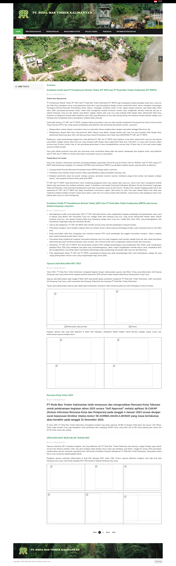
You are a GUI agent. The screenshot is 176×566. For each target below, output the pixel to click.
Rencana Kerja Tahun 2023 (60, 395)
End (113, 532)
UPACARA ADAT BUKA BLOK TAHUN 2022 (68, 438)
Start (95, 532)
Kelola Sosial (91, 31)
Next (108, 532)
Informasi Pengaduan (126, 31)
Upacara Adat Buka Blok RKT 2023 (64, 263)
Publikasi (107, 31)
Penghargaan (52, 31)
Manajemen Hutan (72, 31)
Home (18, 31)
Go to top (158, 561)
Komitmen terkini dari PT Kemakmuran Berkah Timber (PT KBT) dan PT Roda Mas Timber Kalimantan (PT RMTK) (102, 90)
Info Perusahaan (33, 31)
